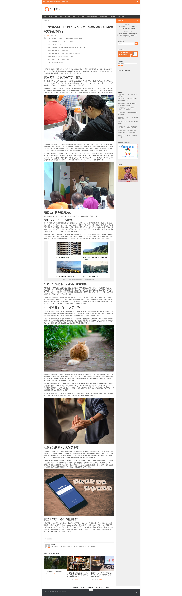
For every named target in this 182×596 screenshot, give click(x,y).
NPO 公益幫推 (103, 16)
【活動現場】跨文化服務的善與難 (53, 571)
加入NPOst (91, 587)
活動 (74, 16)
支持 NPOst (121, 16)
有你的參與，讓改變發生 (53, 1)
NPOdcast (81, 16)
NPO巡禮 (83, 587)
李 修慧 (47, 35)
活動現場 (46, 20)
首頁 (44, 1)
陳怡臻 (76, 579)
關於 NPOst (65, 1)
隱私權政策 (75, 587)
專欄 (61, 16)
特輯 (56, 16)
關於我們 (112, 16)
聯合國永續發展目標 (92, 16)
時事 (45, 16)
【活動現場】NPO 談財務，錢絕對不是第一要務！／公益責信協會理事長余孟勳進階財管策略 (101, 574)
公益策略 (67, 16)
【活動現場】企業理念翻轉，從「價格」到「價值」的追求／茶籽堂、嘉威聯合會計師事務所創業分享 (77, 574)
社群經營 (49, 538)
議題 (50, 16)
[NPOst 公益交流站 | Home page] (52, 9)
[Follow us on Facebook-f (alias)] (137, 20)
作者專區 (107, 587)
